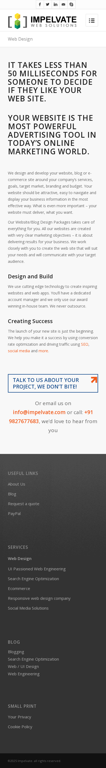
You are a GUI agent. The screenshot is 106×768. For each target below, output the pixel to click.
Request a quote (23, 503)
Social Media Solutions (28, 608)
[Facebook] (40, 4)
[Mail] (63, 4)
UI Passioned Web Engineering (37, 568)
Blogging (16, 651)
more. (44, 350)
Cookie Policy (20, 726)
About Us (16, 484)
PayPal (14, 513)
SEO (84, 344)
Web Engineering (24, 673)
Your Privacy (19, 716)
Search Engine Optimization (33, 578)
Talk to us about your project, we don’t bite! (46, 383)
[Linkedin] (56, 4)
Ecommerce (19, 588)
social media (19, 350)
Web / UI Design (23, 666)
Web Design (20, 39)
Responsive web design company (39, 598)
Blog (12, 493)
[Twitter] (48, 4)
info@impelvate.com (39, 412)
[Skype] (71, 4)
